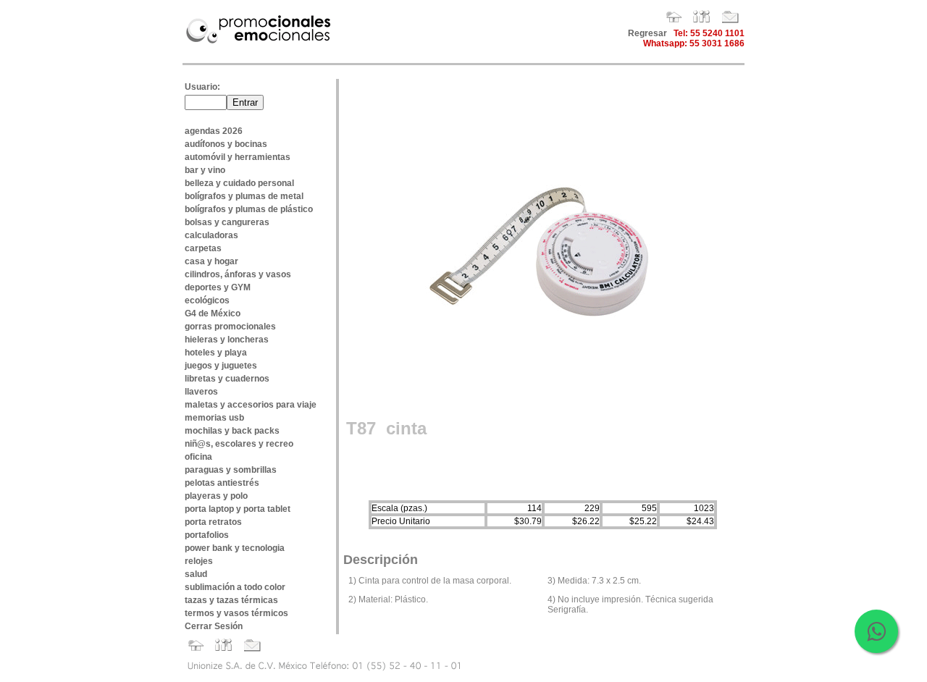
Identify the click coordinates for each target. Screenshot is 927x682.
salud (196, 574)
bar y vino (205, 170)
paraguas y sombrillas (231, 470)
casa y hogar (211, 261)
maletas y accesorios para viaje (250, 405)
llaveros (201, 392)
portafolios (207, 535)
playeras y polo (216, 496)
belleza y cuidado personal (239, 183)
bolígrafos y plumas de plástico (249, 209)
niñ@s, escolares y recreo (239, 444)
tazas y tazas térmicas (231, 600)
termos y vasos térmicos (236, 613)
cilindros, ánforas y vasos (238, 274)
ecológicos (207, 300)
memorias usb (214, 418)
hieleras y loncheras (227, 339)
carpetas (203, 248)
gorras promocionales (230, 326)
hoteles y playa (216, 353)
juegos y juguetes (221, 366)
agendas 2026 (214, 131)
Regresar (647, 33)
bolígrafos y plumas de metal (244, 196)
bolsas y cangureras (227, 222)
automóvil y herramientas (237, 157)
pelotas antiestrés (222, 483)
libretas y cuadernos (227, 379)
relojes (199, 561)
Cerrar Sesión (214, 626)
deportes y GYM (218, 287)
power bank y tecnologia (235, 548)
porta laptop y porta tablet (237, 509)
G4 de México (212, 313)
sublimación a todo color (235, 587)
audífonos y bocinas (226, 144)
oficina (198, 457)
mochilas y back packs (232, 431)
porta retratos (213, 522)
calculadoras (211, 235)
